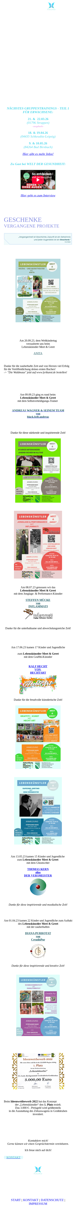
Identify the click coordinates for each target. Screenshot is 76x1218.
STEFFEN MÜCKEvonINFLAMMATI (38, 603)
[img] (51, 6)
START (16, 1200)
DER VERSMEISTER (38, 875)
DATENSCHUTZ (52, 1200)
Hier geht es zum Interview (38, 195)
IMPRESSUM (38, 1203)
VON (38, 669)
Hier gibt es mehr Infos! (38, 154)
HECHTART (38, 672)
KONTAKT (30, 1200)
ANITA (38, 353)
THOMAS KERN (38, 869)
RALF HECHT (38, 666)
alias (38, 872)
